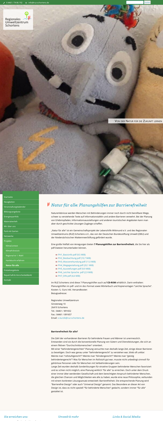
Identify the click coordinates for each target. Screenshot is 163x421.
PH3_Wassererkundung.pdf (77, 261)
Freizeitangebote (11, 270)
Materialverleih (10, 221)
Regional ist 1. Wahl (14, 255)
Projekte (7, 241)
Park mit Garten (11, 231)
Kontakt (7, 280)
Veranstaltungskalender (15, 206)
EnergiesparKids (11, 216)
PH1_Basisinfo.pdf (72, 254)
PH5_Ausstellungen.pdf (74, 268)
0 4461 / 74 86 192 (14, 2)
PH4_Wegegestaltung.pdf (76, 265)
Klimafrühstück (12, 250)
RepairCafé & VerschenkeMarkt (18, 275)
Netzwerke (8, 236)
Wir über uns (10, 226)
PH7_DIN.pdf (69, 275)
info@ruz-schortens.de (39, 2)
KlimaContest (12, 245)
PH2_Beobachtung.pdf (74, 258)
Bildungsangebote (12, 211)
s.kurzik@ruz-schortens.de (71, 317)
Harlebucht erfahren (15, 260)
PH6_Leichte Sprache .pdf (75, 272)
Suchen (147, 2)
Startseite (8, 197)
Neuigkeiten (9, 202)
